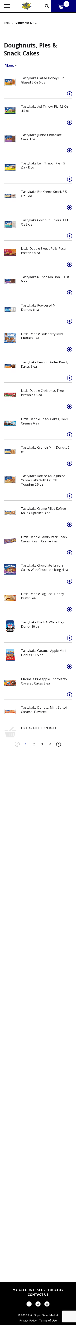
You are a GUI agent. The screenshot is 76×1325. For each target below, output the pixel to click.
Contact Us (38, 1294)
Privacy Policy (28, 1320)
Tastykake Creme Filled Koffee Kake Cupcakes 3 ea (43, 510)
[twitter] (38, 1304)
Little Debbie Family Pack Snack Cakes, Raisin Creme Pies (44, 539)
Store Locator (50, 1290)
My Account (23, 1290)
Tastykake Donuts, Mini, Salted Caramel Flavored (44, 709)
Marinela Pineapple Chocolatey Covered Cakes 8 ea (44, 681)
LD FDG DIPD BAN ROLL (39, 728)
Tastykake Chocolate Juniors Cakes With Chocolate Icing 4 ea (44, 567)
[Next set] (58, 744)
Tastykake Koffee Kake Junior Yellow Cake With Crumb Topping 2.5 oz (43, 480)
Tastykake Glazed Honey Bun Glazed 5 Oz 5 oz (43, 80)
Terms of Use (48, 1320)
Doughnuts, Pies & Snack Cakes (37, 23)
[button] (69, 93)
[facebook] (29, 1304)
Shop (7, 23)
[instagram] (46, 1304)
